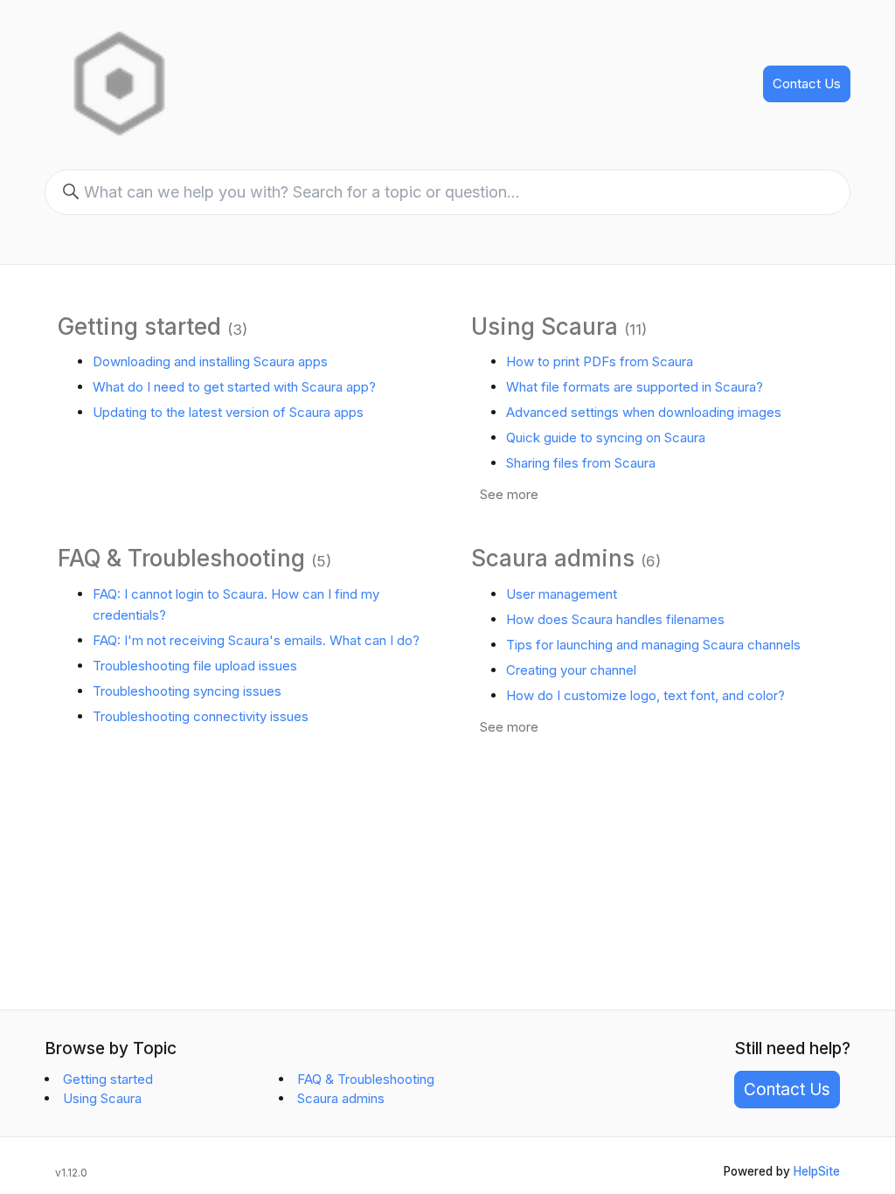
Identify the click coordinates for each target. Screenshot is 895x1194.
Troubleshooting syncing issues (187, 691)
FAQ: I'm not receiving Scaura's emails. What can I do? (256, 640)
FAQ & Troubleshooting (181, 558)
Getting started (139, 326)
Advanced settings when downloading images (643, 412)
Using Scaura (544, 326)
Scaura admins (553, 558)
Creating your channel (571, 670)
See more (509, 494)
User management (561, 594)
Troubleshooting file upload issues (195, 665)
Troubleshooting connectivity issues (201, 716)
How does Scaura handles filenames (615, 619)
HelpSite (817, 1171)
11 (635, 329)
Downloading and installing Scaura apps (210, 361)
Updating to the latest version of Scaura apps (228, 412)
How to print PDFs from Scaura (599, 361)
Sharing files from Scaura (581, 463)
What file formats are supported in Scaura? (634, 386)
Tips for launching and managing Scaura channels (653, 644)
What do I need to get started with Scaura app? (234, 386)
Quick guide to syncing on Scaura (605, 437)
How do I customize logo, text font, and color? (645, 695)
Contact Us (807, 83)
